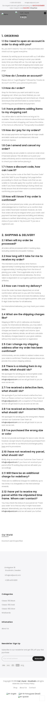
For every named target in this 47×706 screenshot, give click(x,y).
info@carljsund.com (10, 379)
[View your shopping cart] (43, 14)
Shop (15, 688)
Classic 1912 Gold (8, 605)
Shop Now (33, 8)
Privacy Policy (29, 683)
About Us (5, 628)
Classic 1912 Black (8, 601)
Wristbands (6, 613)
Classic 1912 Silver (8, 609)
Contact (32, 688)
